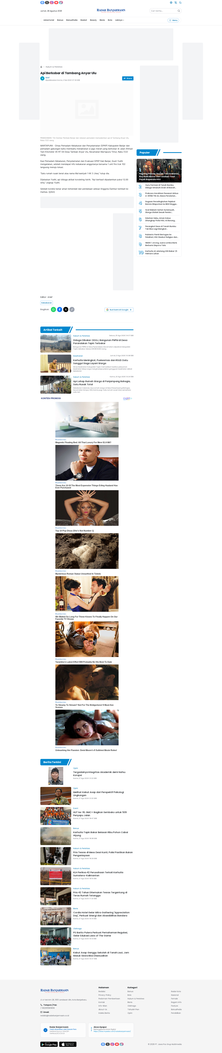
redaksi (102, 991)
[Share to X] (65, 309)
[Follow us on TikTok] (61, 2)
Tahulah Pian (133, 1009)
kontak (102, 1002)
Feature (174, 1006)
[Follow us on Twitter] (47, 2)
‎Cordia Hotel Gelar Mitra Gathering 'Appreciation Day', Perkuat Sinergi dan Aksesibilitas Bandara (101, 914)
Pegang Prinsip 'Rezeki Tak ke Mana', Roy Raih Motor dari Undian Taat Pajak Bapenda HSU (159, 176)
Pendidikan (176, 1013)
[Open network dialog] (171, 2)
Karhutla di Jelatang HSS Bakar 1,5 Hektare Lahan (161, 252)
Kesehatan (78, 356)
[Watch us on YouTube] (56, 2)
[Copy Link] (72, 309)
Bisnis (102, 20)
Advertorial (49, 20)
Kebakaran (46, 303)
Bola (110, 20)
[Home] (41, 67)
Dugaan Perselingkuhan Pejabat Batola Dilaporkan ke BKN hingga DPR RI (160, 204)
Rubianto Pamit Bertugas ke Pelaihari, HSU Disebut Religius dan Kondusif (161, 237)
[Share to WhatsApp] (53, 309)
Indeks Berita (104, 1013)
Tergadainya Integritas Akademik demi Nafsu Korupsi (99, 774)
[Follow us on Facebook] (42, 2)
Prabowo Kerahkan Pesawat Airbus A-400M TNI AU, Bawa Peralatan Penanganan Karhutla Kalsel (161, 196)
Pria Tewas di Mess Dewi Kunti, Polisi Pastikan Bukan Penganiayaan (103, 854)
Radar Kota (176, 991)
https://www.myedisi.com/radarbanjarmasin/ (112, 1031)
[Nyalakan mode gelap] (180, 2)
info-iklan (103, 1006)
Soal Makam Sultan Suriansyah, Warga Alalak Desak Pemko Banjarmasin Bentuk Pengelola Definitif (159, 214)
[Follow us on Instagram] (52, 2)
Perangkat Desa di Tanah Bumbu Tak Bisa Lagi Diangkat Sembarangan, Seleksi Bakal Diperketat (160, 230)
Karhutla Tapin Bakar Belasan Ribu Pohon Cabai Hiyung (100, 834)
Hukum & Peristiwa (54, 67)
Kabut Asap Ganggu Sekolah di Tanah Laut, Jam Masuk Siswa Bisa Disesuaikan (101, 954)
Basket (84, 20)
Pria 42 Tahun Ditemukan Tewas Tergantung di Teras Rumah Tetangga (100, 894)
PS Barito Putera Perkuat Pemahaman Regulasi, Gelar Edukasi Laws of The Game (100, 934)
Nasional (175, 995)
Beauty (93, 20)
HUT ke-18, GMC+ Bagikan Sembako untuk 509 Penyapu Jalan (100, 814)
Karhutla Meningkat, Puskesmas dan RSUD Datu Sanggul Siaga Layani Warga (100, 362)
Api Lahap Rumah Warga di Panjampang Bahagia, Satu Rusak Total (101, 383)
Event (75, 808)
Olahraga (77, 928)
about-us (103, 1009)
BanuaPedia (71, 20)
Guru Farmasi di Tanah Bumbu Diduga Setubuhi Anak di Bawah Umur (160, 187)
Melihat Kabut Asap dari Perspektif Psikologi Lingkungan (98, 794)
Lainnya (118, 20)
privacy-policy (105, 995)
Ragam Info (176, 1002)
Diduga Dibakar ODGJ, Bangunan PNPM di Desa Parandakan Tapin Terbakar (100, 342)
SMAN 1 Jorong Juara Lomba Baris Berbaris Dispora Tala (161, 244)
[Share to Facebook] (59, 309)
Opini (75, 768)
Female (174, 998)
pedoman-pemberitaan (109, 998)
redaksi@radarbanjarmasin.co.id (54, 1015)
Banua (60, 20)
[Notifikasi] (175, 2)
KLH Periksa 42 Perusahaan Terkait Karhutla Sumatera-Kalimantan (98, 874)
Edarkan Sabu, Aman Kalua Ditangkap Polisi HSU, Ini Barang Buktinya (160, 220)
